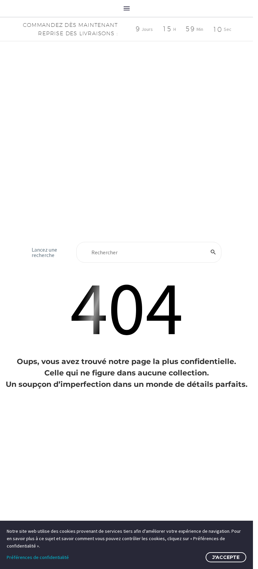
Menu (127, 8)
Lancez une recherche (44, 252)
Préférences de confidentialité (38, 557)
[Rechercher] (213, 252)
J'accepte (226, 557)
